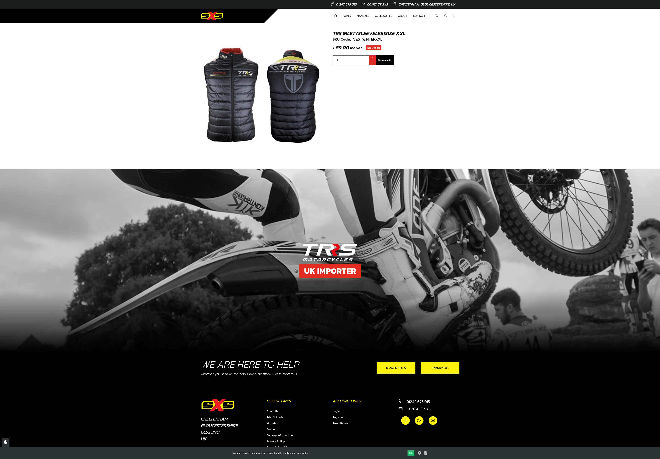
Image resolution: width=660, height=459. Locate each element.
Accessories (383, 16)
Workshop (273, 423)
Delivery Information (280, 435)
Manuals (363, 16)
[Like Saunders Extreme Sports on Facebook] (405, 420)
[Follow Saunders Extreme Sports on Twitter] (419, 420)
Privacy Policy (276, 441)
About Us (272, 411)
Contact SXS (377, 4)
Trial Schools (275, 417)
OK (411, 453)
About (402, 16)
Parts (347, 16)
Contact (419, 16)
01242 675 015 (346, 4)
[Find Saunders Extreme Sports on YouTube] (433, 420)
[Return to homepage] (212, 16)
